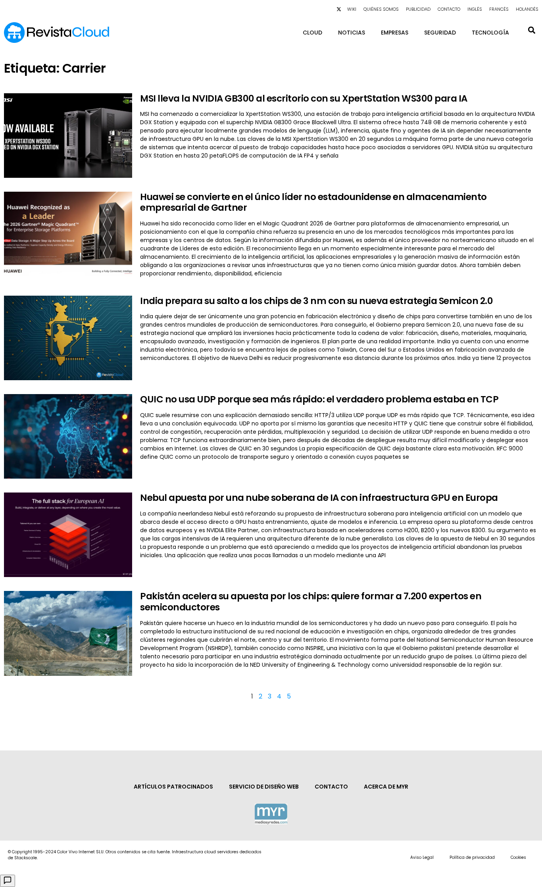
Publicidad (418, 9)
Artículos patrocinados (173, 787)
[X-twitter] (339, 9)
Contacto (449, 9)
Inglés (474, 9)
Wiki (351, 9)
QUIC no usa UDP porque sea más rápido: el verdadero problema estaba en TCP (319, 399)
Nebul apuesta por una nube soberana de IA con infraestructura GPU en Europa (319, 497)
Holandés (527, 9)
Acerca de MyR (386, 787)
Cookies (518, 857)
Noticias (351, 33)
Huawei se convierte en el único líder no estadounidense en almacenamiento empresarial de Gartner (313, 202)
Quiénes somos (381, 9)
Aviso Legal (422, 857)
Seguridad (440, 33)
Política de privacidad (472, 857)
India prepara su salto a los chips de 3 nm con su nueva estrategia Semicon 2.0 (316, 300)
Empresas (394, 33)
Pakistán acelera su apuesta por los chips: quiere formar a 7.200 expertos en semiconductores (310, 602)
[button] (531, 30)
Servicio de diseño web (264, 787)
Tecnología (490, 33)
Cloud (312, 33)
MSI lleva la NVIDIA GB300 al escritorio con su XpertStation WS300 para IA (303, 98)
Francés (499, 9)
